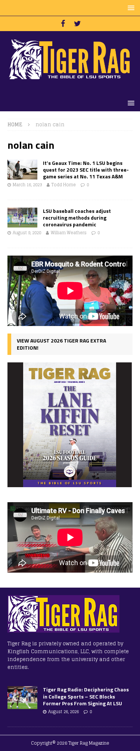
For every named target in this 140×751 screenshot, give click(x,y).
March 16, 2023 (27, 184)
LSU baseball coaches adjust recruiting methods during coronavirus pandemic (77, 217)
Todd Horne (64, 184)
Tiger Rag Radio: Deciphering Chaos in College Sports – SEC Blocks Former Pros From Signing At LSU (86, 696)
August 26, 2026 (63, 711)
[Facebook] (62, 23)
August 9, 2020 (27, 232)
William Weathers (69, 232)
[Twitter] (77, 23)
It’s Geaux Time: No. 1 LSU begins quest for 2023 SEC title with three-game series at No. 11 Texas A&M (86, 169)
